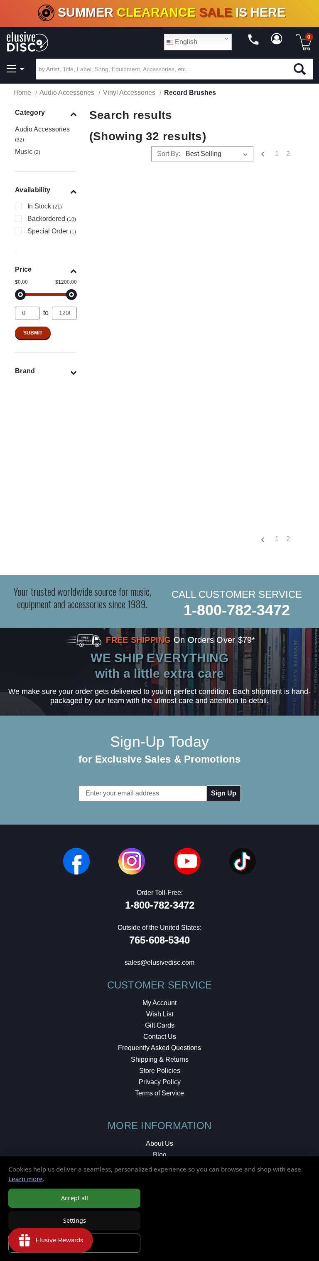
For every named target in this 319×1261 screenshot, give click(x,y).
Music (27, 151)
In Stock (44, 206)
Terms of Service (159, 1093)
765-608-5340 (159, 940)
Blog (160, 1154)
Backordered (51, 218)
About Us (159, 1143)
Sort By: (168, 153)
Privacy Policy (160, 1081)
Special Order (51, 231)
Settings (74, 1220)
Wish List (159, 1014)
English (185, 41)
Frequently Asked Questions (159, 1047)
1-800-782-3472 (237, 610)
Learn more (25, 1178)
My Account (159, 1002)
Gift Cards (159, 1025)
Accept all (74, 1198)
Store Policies (159, 1070)
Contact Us (159, 1036)
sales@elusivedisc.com (159, 962)
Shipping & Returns (160, 1059)
